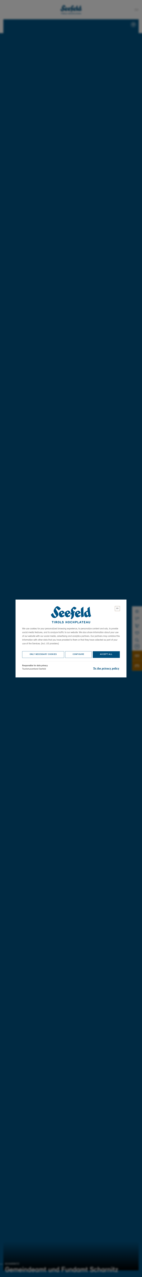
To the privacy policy (106, 668)
